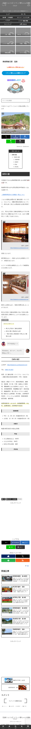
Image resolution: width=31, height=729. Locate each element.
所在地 (16, 166)
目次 (13, 151)
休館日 (16, 162)
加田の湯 (14, 154)
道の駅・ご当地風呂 (12, 499)
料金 (16, 164)
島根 (21, 499)
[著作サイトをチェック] (8, 556)
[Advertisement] (15, 519)
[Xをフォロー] (23, 556)
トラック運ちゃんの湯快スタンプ (15, 73)
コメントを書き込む (15, 701)
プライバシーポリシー (15, 721)
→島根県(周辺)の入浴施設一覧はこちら (13, 194)
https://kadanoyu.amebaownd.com (19, 248)
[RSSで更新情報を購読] (23, 560)
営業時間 (17, 159)
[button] (28, 100)
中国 (4, 499)
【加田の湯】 (16, 157)
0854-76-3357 (9, 369)
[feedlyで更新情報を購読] (8, 560)
